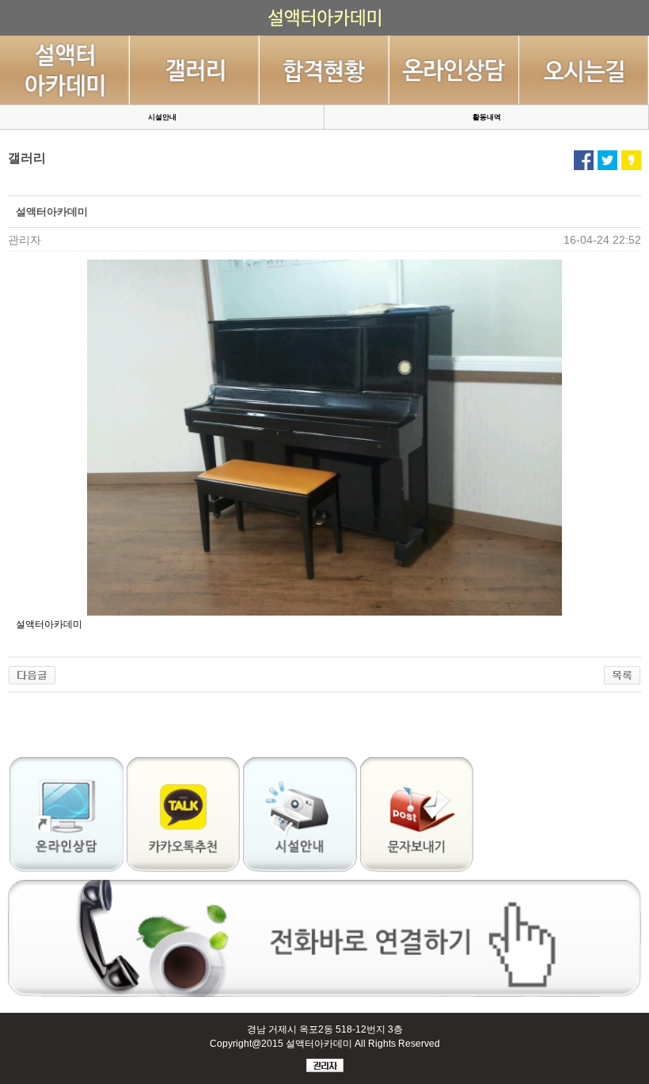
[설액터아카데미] (32, 673)
